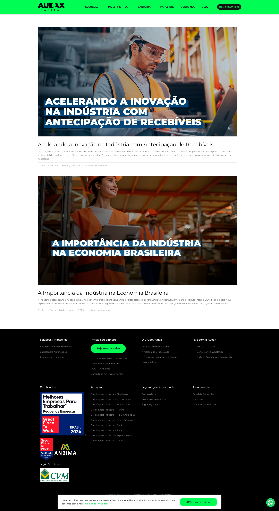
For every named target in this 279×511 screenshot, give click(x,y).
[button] (270, 502)
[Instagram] (194, 364)
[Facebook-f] (201, 364)
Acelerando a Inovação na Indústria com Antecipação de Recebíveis (126, 144)
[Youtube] (216, 364)
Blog (205, 7)
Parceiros (167, 7)
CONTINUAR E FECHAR (198, 502)
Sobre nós (188, 7)
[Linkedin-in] (208, 364)
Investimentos (118, 7)
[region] (139, 502)
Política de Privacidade (96, 503)
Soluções (91, 7)
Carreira (144, 7)
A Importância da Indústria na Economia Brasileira (103, 293)
